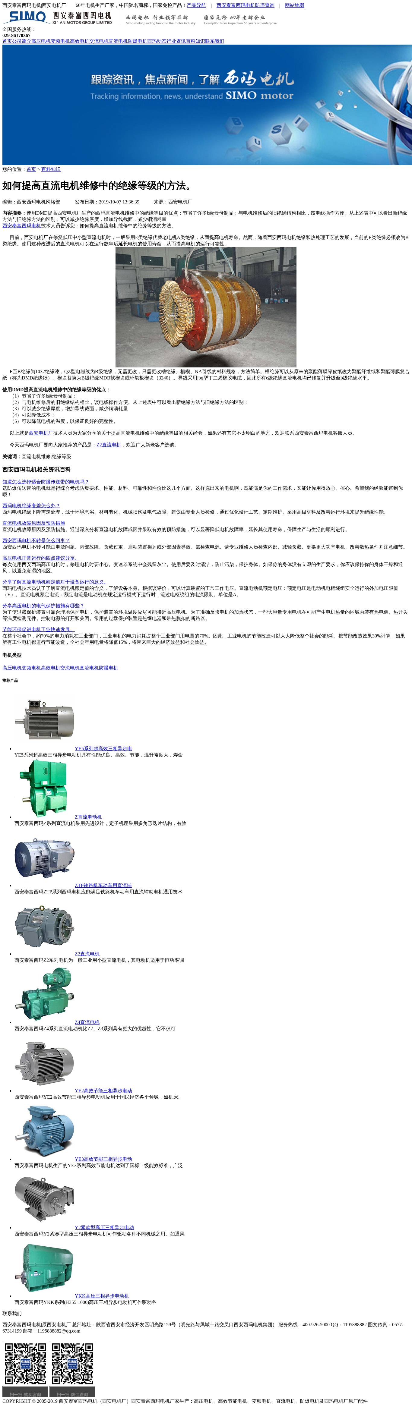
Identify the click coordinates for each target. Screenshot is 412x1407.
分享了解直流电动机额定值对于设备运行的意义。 (55, 581)
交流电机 (99, 41)
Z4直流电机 (87, 1022)
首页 (7, 41)
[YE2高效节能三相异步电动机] (44, 1090)
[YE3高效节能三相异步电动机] (44, 1159)
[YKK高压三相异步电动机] (44, 1295)
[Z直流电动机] (44, 817)
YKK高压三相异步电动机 (102, 1295)
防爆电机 (137, 41)
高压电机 (41, 41)
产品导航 (196, 5)
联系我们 (214, 41)
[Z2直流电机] (44, 953)
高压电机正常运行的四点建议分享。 (41, 558)
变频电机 (60, 41)
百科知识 (195, 41)
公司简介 (21, 41)
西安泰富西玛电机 (21, 225)
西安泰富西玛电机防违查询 (245, 5)
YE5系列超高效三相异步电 (103, 748)
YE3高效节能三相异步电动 (103, 1159)
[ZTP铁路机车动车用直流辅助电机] (44, 885)
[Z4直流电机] (44, 1022)
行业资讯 (176, 41)
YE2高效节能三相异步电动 (103, 1090)
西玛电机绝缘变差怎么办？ (31, 505)
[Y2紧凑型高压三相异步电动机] (44, 1227)
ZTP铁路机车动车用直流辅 (103, 885)
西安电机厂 (41, 433)
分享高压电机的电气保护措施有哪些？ (43, 605)
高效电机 (79, 41)
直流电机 (118, 41)
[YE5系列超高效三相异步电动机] (44, 748)
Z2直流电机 (109, 444)
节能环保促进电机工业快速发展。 (38, 629)
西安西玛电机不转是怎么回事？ (36, 540)
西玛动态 (156, 41)
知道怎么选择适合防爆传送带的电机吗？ (45, 481)
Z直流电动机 (88, 817)
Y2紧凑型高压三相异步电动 (104, 1227)
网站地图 (294, 5)
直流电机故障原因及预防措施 (33, 523)
